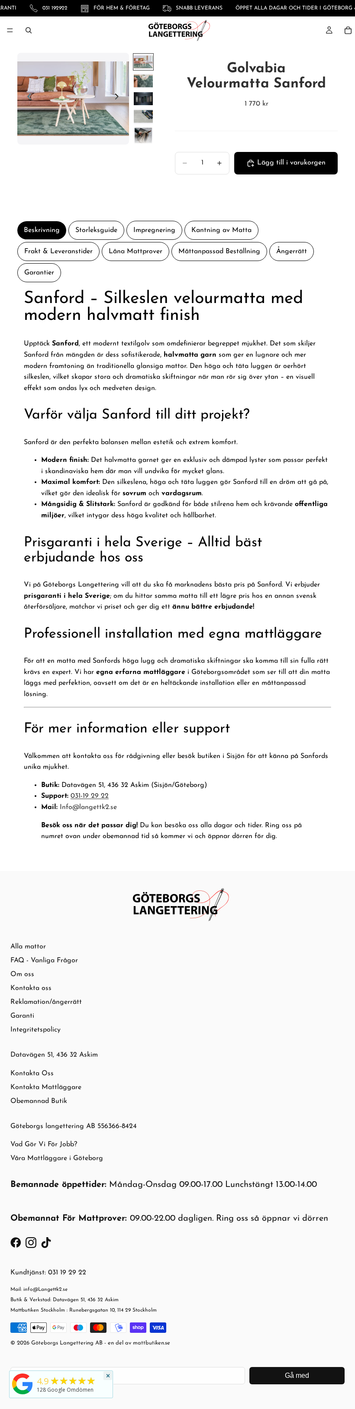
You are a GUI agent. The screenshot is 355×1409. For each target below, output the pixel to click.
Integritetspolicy (35, 1029)
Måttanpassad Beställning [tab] (219, 251)
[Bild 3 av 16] (143, 98)
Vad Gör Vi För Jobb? (43, 1144)
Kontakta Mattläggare (45, 1087)
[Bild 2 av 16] (143, 81)
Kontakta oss (31, 988)
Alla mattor (28, 946)
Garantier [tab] (39, 272)
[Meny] (10, 30)
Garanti (22, 1015)
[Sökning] (28, 30)
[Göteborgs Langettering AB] (22, 1384)
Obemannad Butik (38, 1101)
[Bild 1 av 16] (143, 62)
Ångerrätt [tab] (291, 251)
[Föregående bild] (26, 98)
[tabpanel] (177, 570)
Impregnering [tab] (154, 230)
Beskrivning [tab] (42, 230)
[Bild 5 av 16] (143, 135)
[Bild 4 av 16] (143, 116)
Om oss (22, 974)
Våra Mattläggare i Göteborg (56, 1158)
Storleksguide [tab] (96, 230)
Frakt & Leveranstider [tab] (58, 251)
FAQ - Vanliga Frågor (44, 960)
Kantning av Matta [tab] (221, 230)
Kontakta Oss (32, 1073)
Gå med (297, 1375)
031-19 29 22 (90, 796)
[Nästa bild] (119, 98)
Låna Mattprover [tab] (135, 251)
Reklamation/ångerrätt (46, 1002)
